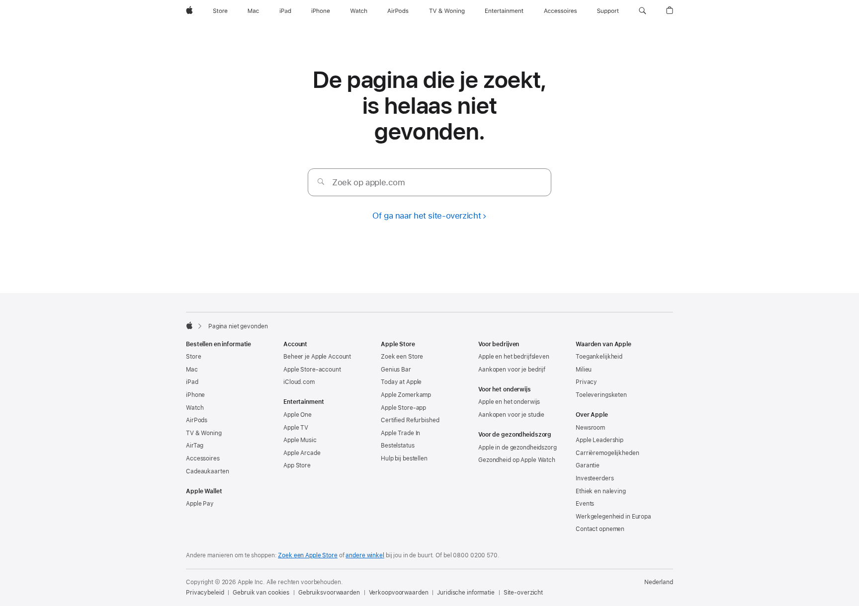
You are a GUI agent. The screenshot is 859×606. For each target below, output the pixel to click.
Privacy (586, 382)
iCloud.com (299, 382)
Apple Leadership (599, 440)
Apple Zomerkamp (406, 394)
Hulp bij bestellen (404, 458)
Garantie (588, 465)
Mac (192, 369)
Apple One (297, 414)
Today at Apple (401, 382)
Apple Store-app (403, 407)
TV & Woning (204, 433)
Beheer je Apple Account (317, 356)
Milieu (584, 369)
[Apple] (189, 325)
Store (193, 356)
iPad (192, 382)
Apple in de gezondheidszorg (517, 447)
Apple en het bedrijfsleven (513, 356)
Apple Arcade (302, 453)
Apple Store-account (312, 369)
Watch (194, 407)
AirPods (196, 420)
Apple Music (300, 440)
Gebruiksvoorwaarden (329, 592)
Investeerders (594, 478)
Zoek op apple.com (368, 182)
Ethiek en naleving (601, 491)
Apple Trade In (400, 433)
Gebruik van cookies (261, 592)
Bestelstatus (398, 445)
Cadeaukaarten (207, 471)
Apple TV (295, 427)
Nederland (658, 582)
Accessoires (203, 458)
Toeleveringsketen (601, 394)
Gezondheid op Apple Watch (516, 459)
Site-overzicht (523, 592)
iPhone (195, 394)
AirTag (194, 445)
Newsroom (590, 427)
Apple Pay (200, 503)
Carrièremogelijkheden (607, 453)
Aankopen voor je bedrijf (511, 369)
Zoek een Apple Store (308, 555)
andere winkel (364, 555)
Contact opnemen (600, 529)
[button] (642, 11)
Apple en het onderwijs (509, 401)
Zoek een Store (402, 356)
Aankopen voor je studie (511, 414)
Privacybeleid (205, 592)
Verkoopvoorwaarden (399, 592)
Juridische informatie (465, 592)
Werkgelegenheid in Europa (613, 516)
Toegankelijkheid (599, 356)
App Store (297, 465)
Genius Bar (396, 369)
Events (585, 503)
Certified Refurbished (410, 420)
